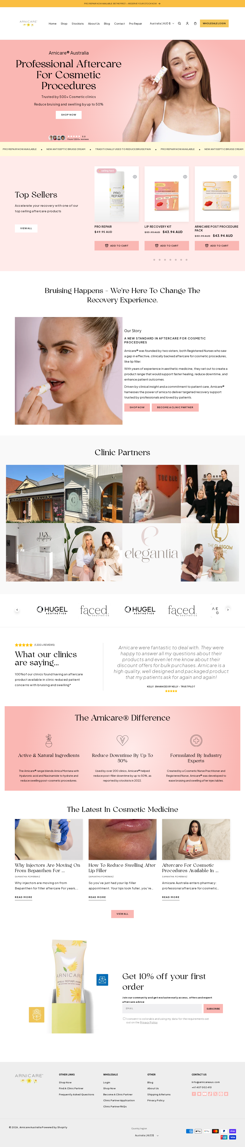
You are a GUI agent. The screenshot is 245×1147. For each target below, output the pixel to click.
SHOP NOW (137, 407)
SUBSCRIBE (213, 1008)
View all (26, 228)
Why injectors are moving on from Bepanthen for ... (47, 868)
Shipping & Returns (159, 1094)
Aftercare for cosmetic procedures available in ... (190, 868)
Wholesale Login (214, 23)
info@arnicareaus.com (206, 1082)
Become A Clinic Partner (118, 1094)
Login (106, 1082)
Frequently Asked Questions (76, 1094)
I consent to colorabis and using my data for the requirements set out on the (167, 1020)
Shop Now (65, 1082)
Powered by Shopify (54, 1127)
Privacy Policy (149, 1022)
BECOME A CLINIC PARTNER (175, 407)
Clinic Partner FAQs (115, 1106)
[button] (179, 23)
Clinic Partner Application (119, 1100)
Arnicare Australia (31, 1127)
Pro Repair (103, 226)
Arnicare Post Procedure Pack (217, 228)
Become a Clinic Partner (35, 501)
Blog (150, 1082)
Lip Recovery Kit (158, 226)
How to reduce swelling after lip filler (122, 868)
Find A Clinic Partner (71, 1088)
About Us (153, 1088)
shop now (68, 114)
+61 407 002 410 (202, 1087)
